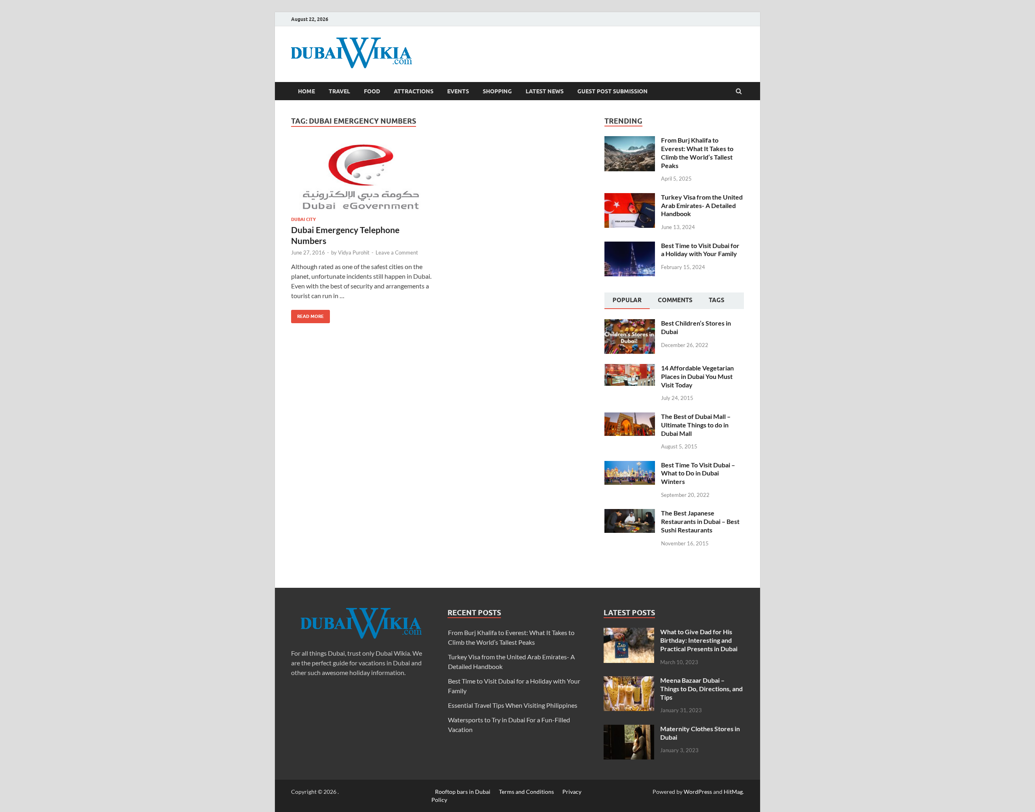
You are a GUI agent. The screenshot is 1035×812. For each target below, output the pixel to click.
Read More (307, 314)
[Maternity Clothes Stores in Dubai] (629, 729)
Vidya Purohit (354, 252)
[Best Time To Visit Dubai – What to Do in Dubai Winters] (629, 465)
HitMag (733, 791)
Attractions (413, 91)
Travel (339, 91)
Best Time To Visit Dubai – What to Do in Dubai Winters (698, 473)
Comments (675, 300)
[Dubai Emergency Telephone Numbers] (361, 180)
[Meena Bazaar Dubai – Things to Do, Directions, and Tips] (629, 681)
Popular (627, 300)
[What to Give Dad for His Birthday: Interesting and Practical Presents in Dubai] (629, 632)
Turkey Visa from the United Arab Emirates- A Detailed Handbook (702, 205)
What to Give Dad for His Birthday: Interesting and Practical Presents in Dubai (698, 640)
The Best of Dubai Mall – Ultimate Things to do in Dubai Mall (696, 424)
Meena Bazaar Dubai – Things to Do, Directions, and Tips (701, 688)
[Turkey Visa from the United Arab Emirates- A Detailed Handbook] (629, 198)
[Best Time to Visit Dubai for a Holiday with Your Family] (629, 246)
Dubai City (303, 219)
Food (372, 91)
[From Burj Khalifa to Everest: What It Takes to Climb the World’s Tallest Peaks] (629, 141)
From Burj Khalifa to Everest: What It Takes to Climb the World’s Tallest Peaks (697, 152)
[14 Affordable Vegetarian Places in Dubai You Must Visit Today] (629, 368)
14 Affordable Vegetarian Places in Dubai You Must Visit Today (697, 376)
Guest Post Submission (612, 91)
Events (458, 91)
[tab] (627, 300)
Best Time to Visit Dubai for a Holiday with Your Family (700, 250)
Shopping (497, 91)
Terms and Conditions (526, 791)
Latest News (545, 91)
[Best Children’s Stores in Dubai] (629, 324)
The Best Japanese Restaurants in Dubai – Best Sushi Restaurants (700, 521)
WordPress (698, 791)
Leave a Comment (397, 252)
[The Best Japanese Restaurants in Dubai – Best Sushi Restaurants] (629, 513)
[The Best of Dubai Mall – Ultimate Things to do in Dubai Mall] (629, 417)
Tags (716, 300)
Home (306, 91)
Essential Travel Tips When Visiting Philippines (512, 705)
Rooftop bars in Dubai (462, 791)
